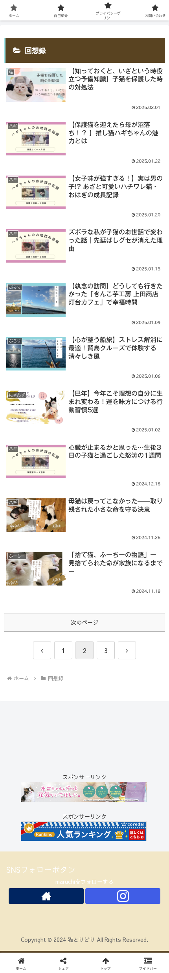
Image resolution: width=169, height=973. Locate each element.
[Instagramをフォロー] (122, 896)
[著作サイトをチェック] (46, 896)
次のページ (84, 622)
